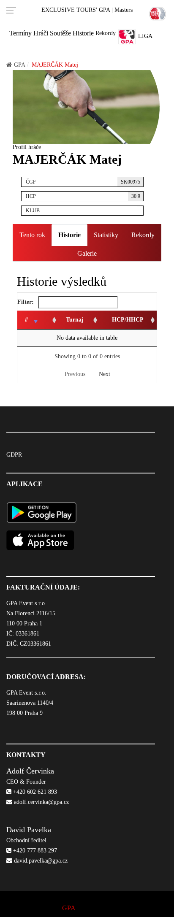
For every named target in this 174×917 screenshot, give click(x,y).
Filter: (26, 302)
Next (104, 374)
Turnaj (75, 319)
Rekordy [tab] (143, 234)
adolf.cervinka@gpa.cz (40, 802)
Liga (144, 36)
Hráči (40, 33)
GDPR (14, 455)
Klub (33, 211)
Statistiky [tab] (106, 234)
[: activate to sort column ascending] (49, 320)
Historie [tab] (69, 234)
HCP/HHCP (128, 319)
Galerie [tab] (87, 253)
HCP (83, 196)
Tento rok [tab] (32, 234)
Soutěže (60, 33)
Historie (83, 33)
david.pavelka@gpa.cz (40, 860)
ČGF (83, 182)
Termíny (20, 33)
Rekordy (105, 33)
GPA (19, 65)
